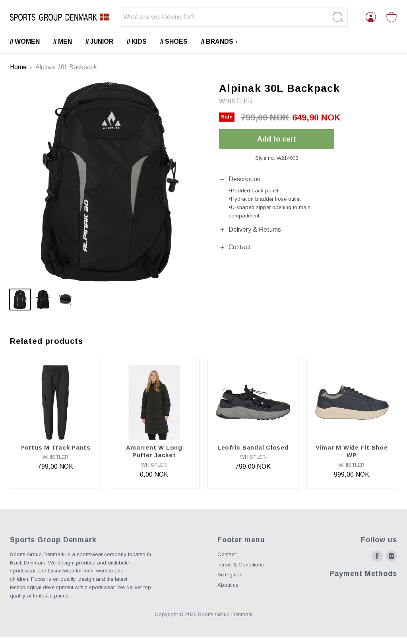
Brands (220, 41)
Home (18, 67)
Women (27, 41)
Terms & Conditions (240, 565)
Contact (226, 554)
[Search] (336, 17)
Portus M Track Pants (55, 447)
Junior (101, 41)
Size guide (229, 575)
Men (65, 41)
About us (227, 585)
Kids (139, 41)
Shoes (176, 41)
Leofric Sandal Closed (253, 447)
